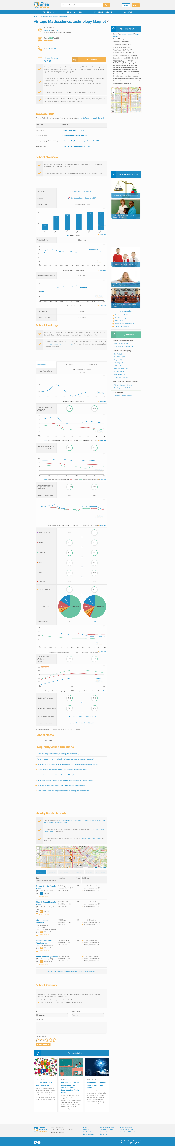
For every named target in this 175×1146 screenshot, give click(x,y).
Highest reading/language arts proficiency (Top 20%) (81, 141)
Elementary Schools (77, 872)
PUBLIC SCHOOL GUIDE (103, 12)
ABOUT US (128, 12)
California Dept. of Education (123, 396)
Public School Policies (122, 315)
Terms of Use (125, 1143)
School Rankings (88, 1134)
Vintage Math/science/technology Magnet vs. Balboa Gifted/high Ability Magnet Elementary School (74, 821)
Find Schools (87, 1132)
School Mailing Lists (126, 1130)
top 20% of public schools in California (91, 118)
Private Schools (100, 872)
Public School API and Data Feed (130, 1132)
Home (85, 1128)
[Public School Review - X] (35, 1142)
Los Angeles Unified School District (82, 723)
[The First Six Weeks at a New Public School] (45, 1067)
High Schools (52, 872)
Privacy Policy (135, 1143)
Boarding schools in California (123, 388)
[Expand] (38, 855)
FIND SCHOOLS (48, 12)
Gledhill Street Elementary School (46, 903)
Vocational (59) (119, 372)
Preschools (89, 872)
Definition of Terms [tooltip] (41, 365)
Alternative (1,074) (119, 374)
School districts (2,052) (121, 377)
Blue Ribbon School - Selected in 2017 (83, 198)
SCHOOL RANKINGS (74, 12)
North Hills (47, 30)
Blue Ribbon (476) (119, 357)
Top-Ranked (118, 354)
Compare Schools (105, 1132)
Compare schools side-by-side (123, 346)
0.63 (94, 621)
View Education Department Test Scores (82, 716)
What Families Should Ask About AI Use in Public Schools (96, 1085)
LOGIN (126, 5)
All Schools (41, 872)
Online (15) (117, 366)
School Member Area (126, 1128)
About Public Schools (122, 326)
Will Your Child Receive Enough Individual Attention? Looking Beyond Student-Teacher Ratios (70, 1088)
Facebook (39, 1142)
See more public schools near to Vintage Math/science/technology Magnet (71, 971)
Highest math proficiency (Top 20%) (75, 135)
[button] (71, 855)
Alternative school (76, 191)
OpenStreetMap (102, 867)
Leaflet (95, 867)
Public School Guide (106, 1130)
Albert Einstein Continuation (42, 921)
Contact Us (103, 1134)
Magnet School (89, 191)
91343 (56, 30)
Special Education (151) (121, 369)
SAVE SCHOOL (91, 59)
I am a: (38, 1011)
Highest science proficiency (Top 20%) (76, 146)
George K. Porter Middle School (90, 838)
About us (86, 1130)
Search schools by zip (121, 343)
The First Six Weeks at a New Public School (44, 1084)
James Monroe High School (47, 956)
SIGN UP (135, 5)
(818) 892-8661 (52, 48)
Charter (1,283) (118, 363)
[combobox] (80, 5)
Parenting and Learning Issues (124, 324)
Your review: (39, 1020)
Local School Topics (121, 318)
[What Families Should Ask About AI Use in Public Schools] (97, 1067)
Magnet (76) (118, 360)
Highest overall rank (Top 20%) (73, 130)
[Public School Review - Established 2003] (41, 5)
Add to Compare (43, 896)
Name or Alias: (76, 1011)
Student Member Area (107, 1128)
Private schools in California (123, 385)
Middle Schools (64, 872)
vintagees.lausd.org (51, 58)
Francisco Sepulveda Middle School (44, 942)
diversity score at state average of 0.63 (60, 344)
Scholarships (119, 321)
